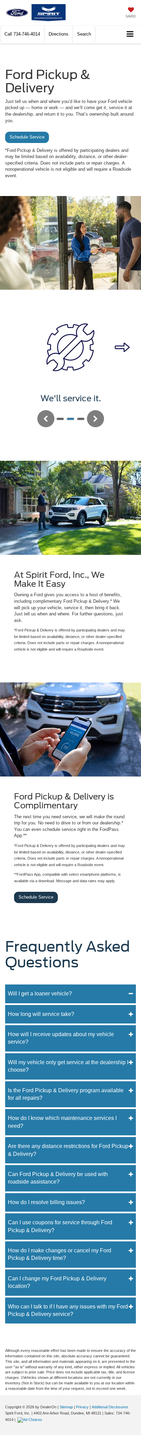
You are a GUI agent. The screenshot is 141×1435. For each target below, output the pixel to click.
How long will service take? (41, 1014)
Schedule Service (27, 137)
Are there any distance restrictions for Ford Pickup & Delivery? (68, 1150)
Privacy (82, 1407)
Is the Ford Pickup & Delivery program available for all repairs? (66, 1094)
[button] (22, 34)
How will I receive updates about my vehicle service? (61, 1038)
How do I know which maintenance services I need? (62, 1122)
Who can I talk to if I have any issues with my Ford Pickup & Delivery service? (68, 1310)
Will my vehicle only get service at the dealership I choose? (68, 1066)
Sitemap (66, 1407)
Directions (58, 34)
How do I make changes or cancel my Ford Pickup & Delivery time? (59, 1254)
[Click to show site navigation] (130, 34)
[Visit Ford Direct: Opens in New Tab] (30, 1420)
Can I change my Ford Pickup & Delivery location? (57, 1282)
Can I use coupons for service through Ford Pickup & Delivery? (60, 1226)
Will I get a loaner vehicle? (40, 993)
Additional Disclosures (110, 1407)
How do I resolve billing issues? (46, 1202)
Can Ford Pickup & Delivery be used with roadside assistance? (58, 1178)
